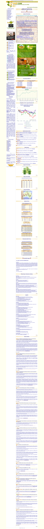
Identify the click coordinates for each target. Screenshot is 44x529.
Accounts (8, 149)
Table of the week (9, 13)
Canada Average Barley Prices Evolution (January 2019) (11, 78)
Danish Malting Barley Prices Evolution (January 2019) (11, 79)
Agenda (8, 18)
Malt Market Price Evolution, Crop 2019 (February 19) (11, 74)
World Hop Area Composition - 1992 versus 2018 (11, 42)
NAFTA (8, 142)
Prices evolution (9, 14)
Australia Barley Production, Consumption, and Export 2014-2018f (11, 60)
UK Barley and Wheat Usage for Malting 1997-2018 (11, 57)
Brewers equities (9, 11)
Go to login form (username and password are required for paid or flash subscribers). (11, 85)
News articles (8, 19)
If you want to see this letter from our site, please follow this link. (17, 0)
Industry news (9, 12)
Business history (9, 17)
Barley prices (8, 15)
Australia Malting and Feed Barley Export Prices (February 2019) (11, 73)
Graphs (8, 147)
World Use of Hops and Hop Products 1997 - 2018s (11, 58)
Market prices (8, 141)
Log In (8, 150)
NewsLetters (8, 148)
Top (37, 101)
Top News (18, 352)
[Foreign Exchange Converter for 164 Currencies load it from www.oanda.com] (20, 87)
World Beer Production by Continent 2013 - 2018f (11, 62)
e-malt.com (25, 334)
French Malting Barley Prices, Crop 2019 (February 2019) (11, 76)
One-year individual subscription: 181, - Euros (26, 29)
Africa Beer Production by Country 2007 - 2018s (11, 55)
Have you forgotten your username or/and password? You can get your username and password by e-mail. (10, 91)
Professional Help (9, 144)
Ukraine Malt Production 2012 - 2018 (11, 45)
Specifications (8, 143)
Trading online (9, 145)
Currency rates (9, 10)
